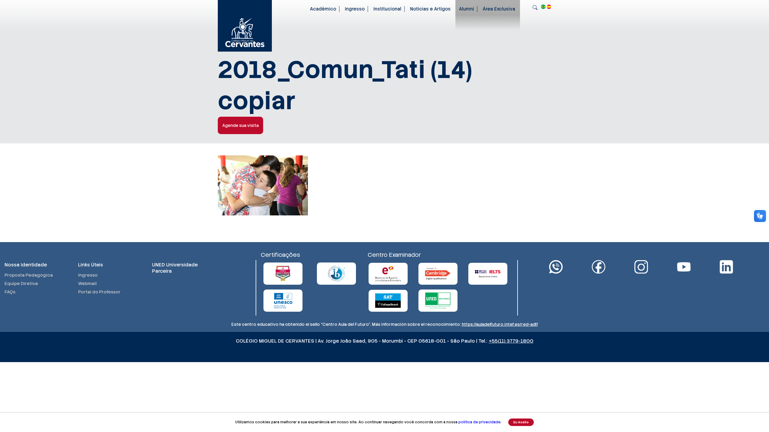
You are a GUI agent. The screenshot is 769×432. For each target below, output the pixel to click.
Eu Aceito (521, 422)
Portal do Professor (99, 292)
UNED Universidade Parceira (175, 268)
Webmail (87, 283)
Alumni (466, 9)
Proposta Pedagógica (29, 275)
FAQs (10, 292)
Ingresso (355, 9)
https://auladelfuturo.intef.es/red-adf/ (500, 324)
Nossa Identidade (26, 265)
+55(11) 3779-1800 (511, 341)
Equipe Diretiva (21, 283)
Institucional (387, 9)
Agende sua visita (240, 125)
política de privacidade (479, 422)
